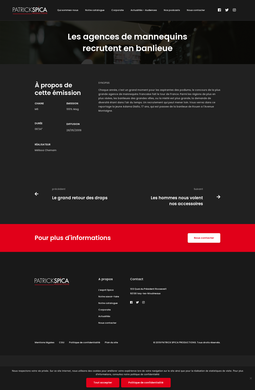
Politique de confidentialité (145, 382)
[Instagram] (234, 10)
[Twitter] (226, 10)
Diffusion (73, 124)
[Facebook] (219, 10)
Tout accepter (103, 382)
